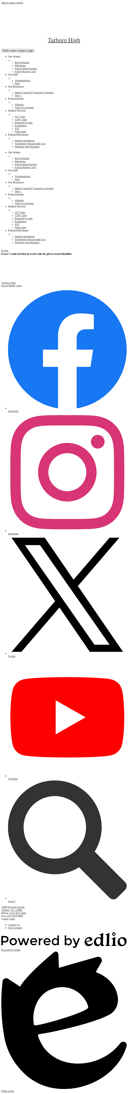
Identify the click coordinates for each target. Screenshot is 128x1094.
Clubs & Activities (24, 107)
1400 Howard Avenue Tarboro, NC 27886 (13, 908)
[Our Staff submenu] (9, 78)
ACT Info (20, 116)
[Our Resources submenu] (9, 90)
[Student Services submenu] (9, 114)
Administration (22, 80)
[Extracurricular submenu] (9, 102)
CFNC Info (21, 119)
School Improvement (26, 68)
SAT (17, 128)
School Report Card (25, 71)
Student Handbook (24, 140)
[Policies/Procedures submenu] (9, 138)
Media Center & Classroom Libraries (34, 92)
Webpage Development (27, 146)
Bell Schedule (22, 62)
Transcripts (20, 131)
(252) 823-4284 (17, 913)
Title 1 (18, 95)
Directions (20, 65)
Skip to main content (12, 2)
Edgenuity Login (23, 122)
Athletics (19, 104)
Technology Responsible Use (30, 143)
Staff (17, 83)
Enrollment (20, 125)
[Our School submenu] (9, 60)
